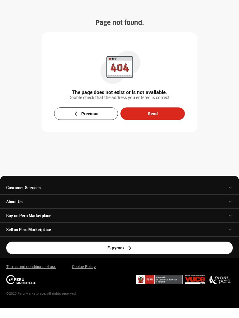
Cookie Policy (84, 266)
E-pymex (115, 248)
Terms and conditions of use (31, 266)
